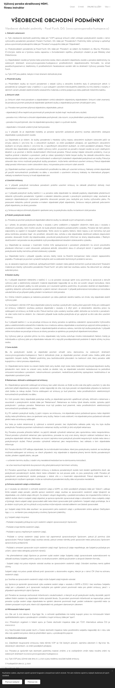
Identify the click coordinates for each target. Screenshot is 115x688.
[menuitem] (72, 7)
